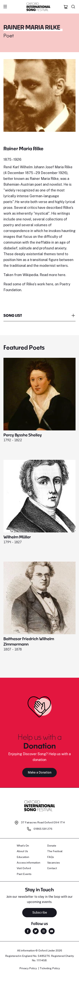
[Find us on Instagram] (43, 931)
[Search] (73, 6)
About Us (22, 851)
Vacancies (53, 862)
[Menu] (5, 6)
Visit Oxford (24, 868)
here (49, 284)
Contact (52, 868)
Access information (28, 862)
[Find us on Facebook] (28, 931)
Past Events (24, 874)
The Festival (55, 851)
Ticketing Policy (50, 968)
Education (23, 857)
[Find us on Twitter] (36, 931)
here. (62, 275)
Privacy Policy (28, 968)
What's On (23, 845)
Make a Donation (39, 772)
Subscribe (39, 912)
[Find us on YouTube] (52, 931)
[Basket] (65, 7)
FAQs (50, 857)
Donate (51, 845)
